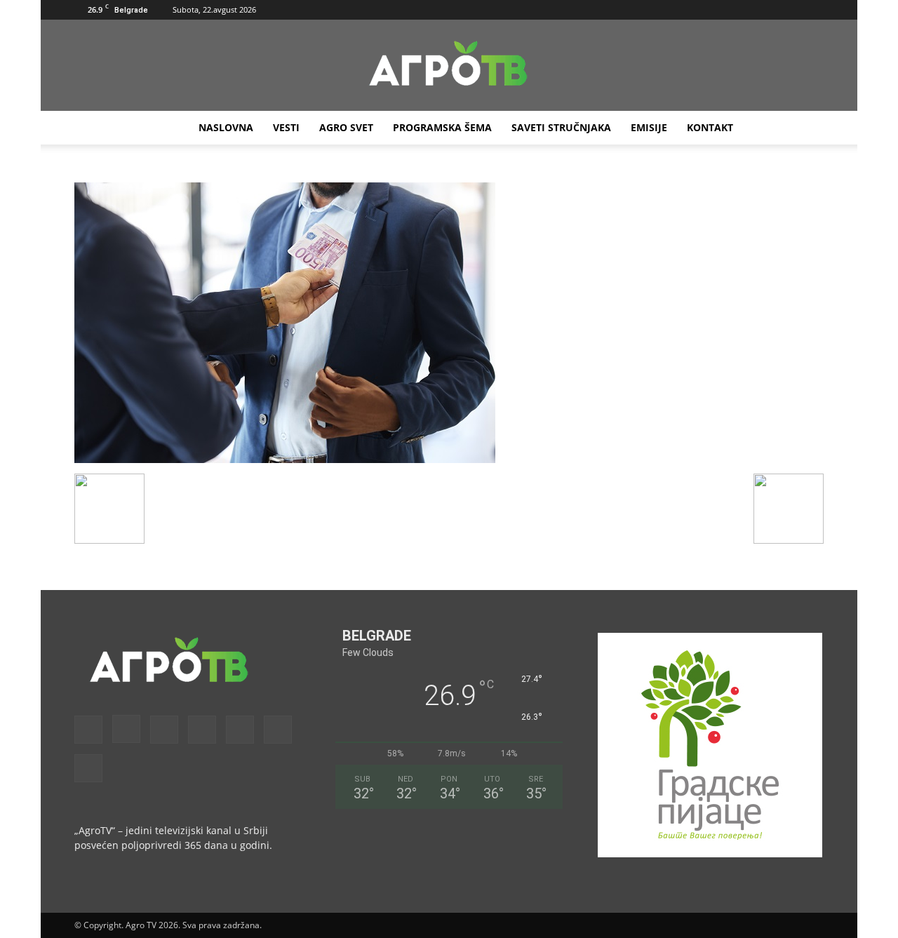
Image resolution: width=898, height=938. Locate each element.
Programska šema (442, 127)
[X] (789, 10)
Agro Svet (346, 127)
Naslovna (226, 127)
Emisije (649, 127)
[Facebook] (674, 10)
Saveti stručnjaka (561, 127)
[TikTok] (766, 10)
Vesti (286, 127)
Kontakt (710, 127)
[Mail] (720, 10)
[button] (653, 9)
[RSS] (743, 10)
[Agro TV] (449, 66)
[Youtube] (813, 10)
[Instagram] (697, 10)
